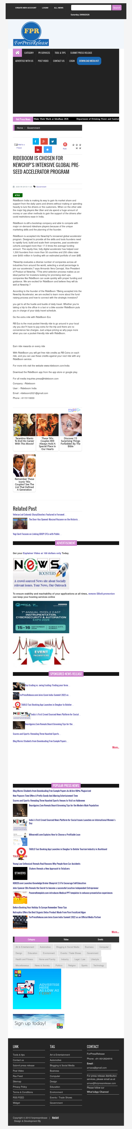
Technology (98, 965)
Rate (65, 148)
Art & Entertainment (25, 946)
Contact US (59, 61)
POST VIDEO (43, 61)
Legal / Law (80, 959)
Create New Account (25, 7)
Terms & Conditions (23, 1092)
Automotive (45, 946)
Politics (59, 965)
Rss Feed (18, 1076)
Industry (65, 959)
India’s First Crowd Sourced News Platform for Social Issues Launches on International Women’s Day (72, 821)
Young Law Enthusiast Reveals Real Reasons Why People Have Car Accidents (46, 863)
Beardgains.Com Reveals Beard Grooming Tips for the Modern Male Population (64, 805)
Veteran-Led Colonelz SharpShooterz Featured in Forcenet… (40, 514)
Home (20, 127)
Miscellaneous (22, 965)
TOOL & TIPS (60, 52)
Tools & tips (19, 1054)
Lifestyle (95, 959)
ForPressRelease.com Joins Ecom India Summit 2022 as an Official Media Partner (65, 917)
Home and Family (47, 959)
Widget (16, 1102)
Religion (72, 965)
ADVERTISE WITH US (24, 61)
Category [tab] (31, 939)
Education (32, 953)
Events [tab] (100, 939)
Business (89, 946)
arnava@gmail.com (97, 1067)
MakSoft (55, 1117)
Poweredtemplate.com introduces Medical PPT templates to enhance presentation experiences (71, 892)
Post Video (18, 1070)
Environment (49, 953)
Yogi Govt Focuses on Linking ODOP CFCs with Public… (37, 534)
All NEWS (58, 7)
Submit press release (23, 1065)
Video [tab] (66, 939)
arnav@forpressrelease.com (101, 1083)
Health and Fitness (24, 959)
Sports (84, 965)
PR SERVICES (44, 52)
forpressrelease (39, 1117)
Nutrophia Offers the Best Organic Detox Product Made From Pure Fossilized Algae (49, 912)
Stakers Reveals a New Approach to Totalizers (49, 868)
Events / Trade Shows (71, 953)
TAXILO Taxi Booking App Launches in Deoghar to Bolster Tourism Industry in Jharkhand (68, 849)
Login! (45, 7)
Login (72, 61)
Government (33, 127)
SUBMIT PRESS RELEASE (81, 52)
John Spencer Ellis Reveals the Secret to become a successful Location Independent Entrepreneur (56, 888)
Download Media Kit (89, 61)
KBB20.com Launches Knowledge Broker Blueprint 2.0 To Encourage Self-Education (49, 883)
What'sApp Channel (98, 1091)
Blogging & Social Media (67, 946)
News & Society (42, 965)
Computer (103, 946)
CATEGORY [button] (29, 52)
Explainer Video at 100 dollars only (42, 553)
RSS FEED (18, 1097)
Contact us (18, 1060)
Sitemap (17, 1081)
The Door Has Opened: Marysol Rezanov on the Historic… (54, 519)
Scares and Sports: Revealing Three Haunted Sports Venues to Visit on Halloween (49, 800)
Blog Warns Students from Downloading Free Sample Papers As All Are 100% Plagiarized (52, 790)
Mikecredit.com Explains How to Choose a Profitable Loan (54, 834)
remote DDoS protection (101, 593)
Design (19, 953)
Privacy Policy (20, 1086)
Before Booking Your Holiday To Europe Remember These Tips (40, 907)
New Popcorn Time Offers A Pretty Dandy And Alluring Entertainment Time (45, 795)
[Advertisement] (66, 89)
